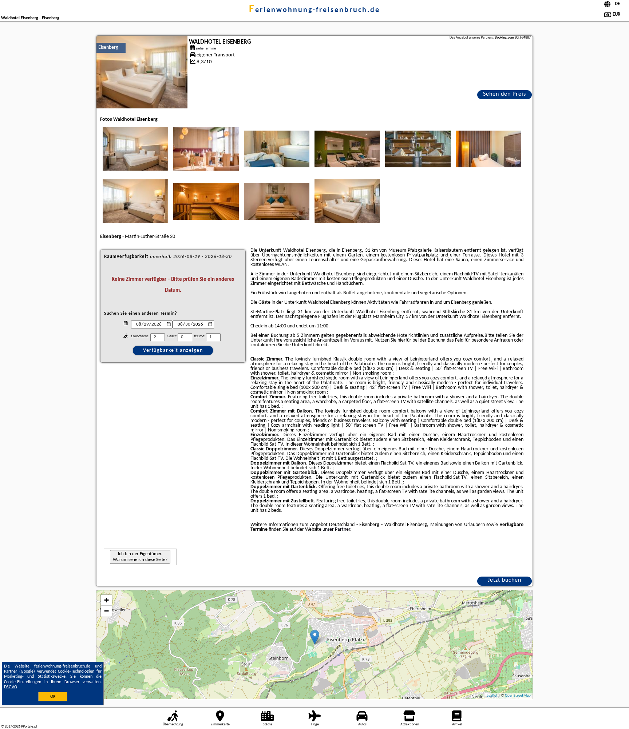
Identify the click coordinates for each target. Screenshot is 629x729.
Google (27, 671)
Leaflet (492, 696)
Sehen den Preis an (504, 95)
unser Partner (336, 529)
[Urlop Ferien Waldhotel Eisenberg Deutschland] (135, 148)
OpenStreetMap (518, 696)
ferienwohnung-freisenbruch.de (314, 10)
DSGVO (10, 687)
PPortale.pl (29, 727)
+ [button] (106, 600)
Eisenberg (108, 47)
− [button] (106, 611)
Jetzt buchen (504, 580)
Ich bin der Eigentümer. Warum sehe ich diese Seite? (140, 556)
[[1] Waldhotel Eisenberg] (141, 72)
